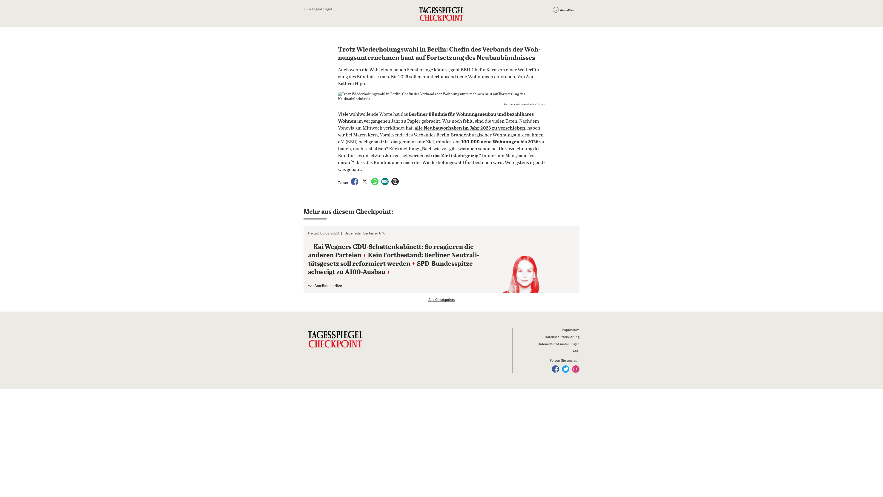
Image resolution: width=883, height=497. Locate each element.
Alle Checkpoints (441, 300)
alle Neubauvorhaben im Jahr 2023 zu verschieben (470, 128)
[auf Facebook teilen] (355, 181)
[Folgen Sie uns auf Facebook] (556, 369)
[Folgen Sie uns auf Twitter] (566, 369)
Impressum (570, 330)
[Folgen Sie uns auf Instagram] (575, 369)
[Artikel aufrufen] (395, 181)
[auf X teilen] (365, 181)
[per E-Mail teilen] (385, 181)
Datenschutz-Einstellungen (558, 344)
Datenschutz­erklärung (562, 337)
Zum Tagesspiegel (318, 9)
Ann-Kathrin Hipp (328, 285)
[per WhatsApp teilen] (375, 181)
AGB (576, 351)
